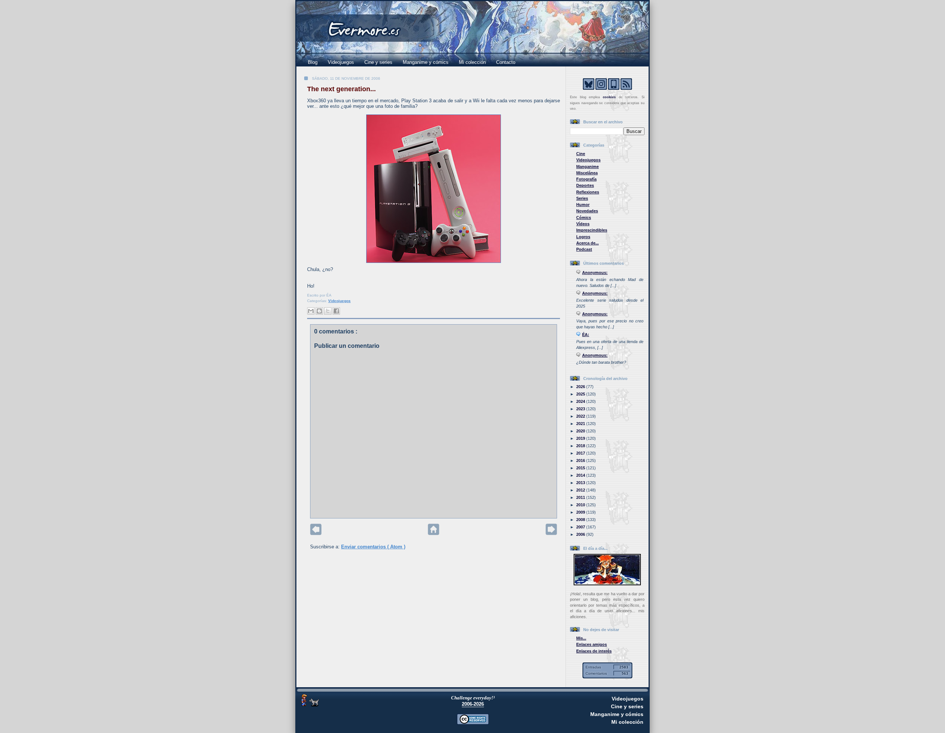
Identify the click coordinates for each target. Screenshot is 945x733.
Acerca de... (587, 243)
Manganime (587, 166)
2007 (581, 527)
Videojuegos (341, 62)
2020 (581, 431)
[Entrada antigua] (551, 533)
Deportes (585, 185)
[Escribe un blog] (319, 311)
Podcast (584, 249)
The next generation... (341, 89)
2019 (581, 438)
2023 (581, 409)
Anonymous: (595, 272)
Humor (583, 204)
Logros (583, 236)
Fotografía (586, 179)
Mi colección (472, 62)
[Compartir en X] (327, 311)
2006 (581, 534)
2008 (581, 519)
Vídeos (583, 224)
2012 (581, 490)
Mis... (581, 638)
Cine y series (378, 62)
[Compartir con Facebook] (336, 311)
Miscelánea (587, 173)
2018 (581, 445)
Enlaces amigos (591, 644)
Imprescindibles (591, 230)
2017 (581, 453)
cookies (609, 97)
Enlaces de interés (594, 651)
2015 (581, 468)
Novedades (587, 211)
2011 (581, 497)
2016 (581, 460)
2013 (581, 482)
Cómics (583, 217)
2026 (581, 386)
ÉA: (585, 334)
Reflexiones (587, 192)
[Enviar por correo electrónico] (311, 311)
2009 (581, 512)
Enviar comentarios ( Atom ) (373, 546)
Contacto (505, 62)
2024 (581, 401)
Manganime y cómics (426, 62)
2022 (581, 416)
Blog (312, 62)
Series (582, 198)
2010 (581, 505)
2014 (581, 475)
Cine (580, 153)
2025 (581, 394)
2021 (581, 423)
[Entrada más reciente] (316, 533)
